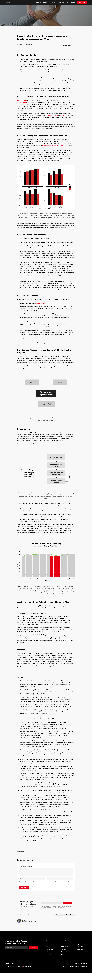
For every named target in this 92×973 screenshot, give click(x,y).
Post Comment (23, 887)
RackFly (62, 115)
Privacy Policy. (62, 907)
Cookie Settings (83, 966)
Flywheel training (22, 100)
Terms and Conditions (74, 966)
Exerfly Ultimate (53, 115)
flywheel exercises (30, 81)
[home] (9, 2)
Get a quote (82, 2)
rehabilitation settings (23, 102)
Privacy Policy (29, 883)
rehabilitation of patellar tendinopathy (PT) (54, 145)
